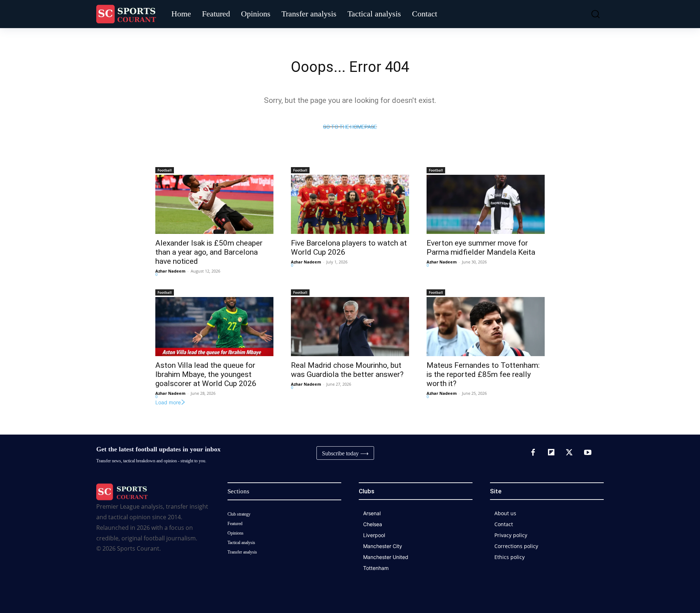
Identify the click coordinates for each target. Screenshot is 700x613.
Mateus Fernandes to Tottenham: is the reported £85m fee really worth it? (483, 374)
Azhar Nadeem (170, 271)
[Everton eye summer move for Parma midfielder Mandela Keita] (486, 204)
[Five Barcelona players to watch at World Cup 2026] (350, 204)
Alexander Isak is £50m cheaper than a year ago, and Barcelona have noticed (208, 252)
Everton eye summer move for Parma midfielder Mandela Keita (481, 248)
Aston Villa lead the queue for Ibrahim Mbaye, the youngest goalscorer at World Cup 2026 (205, 374)
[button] (590, 14)
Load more (168, 402)
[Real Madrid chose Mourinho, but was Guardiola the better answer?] (350, 326)
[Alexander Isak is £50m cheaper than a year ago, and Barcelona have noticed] (214, 204)
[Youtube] (587, 453)
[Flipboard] (551, 453)
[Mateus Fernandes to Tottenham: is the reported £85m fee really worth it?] (486, 326)
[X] (569, 453)
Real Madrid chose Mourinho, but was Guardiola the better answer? (347, 370)
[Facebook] (533, 453)
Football (165, 170)
